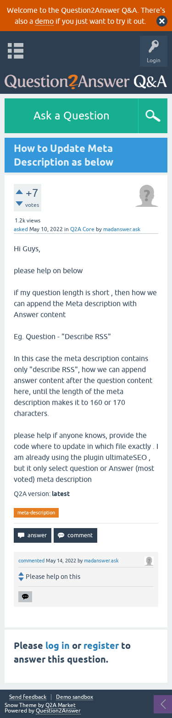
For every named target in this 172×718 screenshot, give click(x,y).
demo (44, 21)
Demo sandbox (74, 697)
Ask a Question (71, 115)
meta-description (36, 512)
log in (57, 645)
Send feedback (27, 697)
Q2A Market (60, 705)
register (101, 645)
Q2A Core (82, 229)
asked (21, 229)
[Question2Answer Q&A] (86, 78)
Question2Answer (58, 710)
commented (31, 560)
